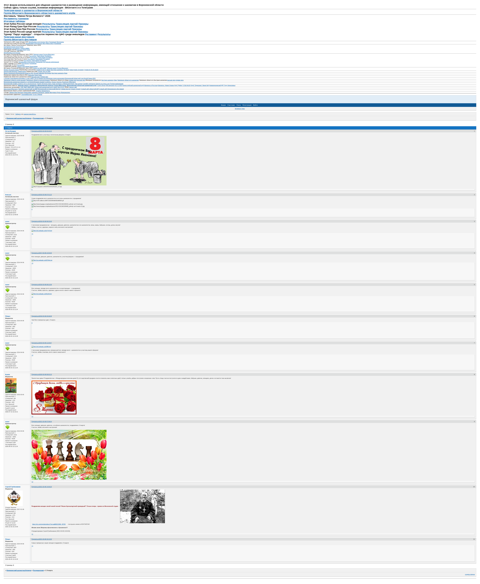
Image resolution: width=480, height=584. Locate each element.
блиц (115, 80)
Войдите (18, 114)
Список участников (23, 66)
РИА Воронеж (110, 85)
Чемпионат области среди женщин (15, 80)
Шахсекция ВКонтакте (11, 89)
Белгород (21, 92)
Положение (57, 43)
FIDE (22, 87)
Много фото (50, 43)
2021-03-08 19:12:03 (45, 539)
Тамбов (46, 92)
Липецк (11, 92)
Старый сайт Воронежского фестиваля (111, 89)
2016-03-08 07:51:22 (45, 194)
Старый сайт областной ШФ (90, 89)
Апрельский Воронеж (10, 71)
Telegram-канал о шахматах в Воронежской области (35, 85)
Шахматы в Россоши (151, 85)
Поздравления (38, 118)
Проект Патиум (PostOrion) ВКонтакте (64, 82)
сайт (75, 87)
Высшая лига (35, 76)
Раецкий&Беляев (26, 94)
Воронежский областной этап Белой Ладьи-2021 (80, 78)
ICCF (62, 87)
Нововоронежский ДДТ (216, 85)
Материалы (60, 42)
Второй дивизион (39, 73)
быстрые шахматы (108, 80)
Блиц (28, 49)
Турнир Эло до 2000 (44, 71)
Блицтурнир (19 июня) (77, 69)
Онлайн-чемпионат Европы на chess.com (96, 83)
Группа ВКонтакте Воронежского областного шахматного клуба (39, 13)
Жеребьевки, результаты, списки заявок (16, 48)
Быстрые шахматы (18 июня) (60, 69)
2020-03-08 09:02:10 (45, 374)
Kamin (7, 374)
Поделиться (35, 131)
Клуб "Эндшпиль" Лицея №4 (200, 85)
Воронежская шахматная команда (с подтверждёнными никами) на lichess (27, 82)
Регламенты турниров (16, 18)
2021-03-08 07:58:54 (45, 421)
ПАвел (7, 316)
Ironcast (8, 195)
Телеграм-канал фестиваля (19, 37)
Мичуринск (53, 92)
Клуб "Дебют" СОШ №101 (182, 85)
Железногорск (65, 92)
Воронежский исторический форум (49, 89)
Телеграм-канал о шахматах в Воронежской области (33, 10)
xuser (7, 221)
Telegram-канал (38, 54)
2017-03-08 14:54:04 (45, 253)
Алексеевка (27, 92)
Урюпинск (35, 92)
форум (71, 87)
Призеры (83, 24)
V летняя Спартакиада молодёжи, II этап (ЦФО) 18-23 (21, 78)
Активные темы (240, 108)
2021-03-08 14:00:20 (45, 486)
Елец (15, 92)
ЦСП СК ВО (118, 85)
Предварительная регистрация (13, 46)
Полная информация (116, 83)
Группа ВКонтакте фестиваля (20, 39)
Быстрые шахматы (58, 73)
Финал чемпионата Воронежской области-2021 (19, 73)
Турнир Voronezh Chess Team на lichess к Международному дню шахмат (60, 83)
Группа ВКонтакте (48, 54)
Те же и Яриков (37, 94)
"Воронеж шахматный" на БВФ (28, 89)
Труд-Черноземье (229, 85)
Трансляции (40, 56)
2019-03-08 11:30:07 (45, 343)
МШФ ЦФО (30, 87)
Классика (19, 49)
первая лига (73, 80)
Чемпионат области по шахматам (128, 80)
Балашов (41, 92)
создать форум (470, 574)
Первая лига (44, 76)
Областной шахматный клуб (44, 87)
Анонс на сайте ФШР (39, 68)
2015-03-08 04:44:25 (45, 131)
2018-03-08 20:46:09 (45, 316)
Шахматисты (46, 90)
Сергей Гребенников (12, 487)
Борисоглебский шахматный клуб (133, 85)
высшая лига (81, 80)
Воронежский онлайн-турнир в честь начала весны (20, 83)
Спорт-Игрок (101, 85)
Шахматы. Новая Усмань (166, 85)
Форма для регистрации (11, 69)
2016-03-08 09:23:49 (45, 221)
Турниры (38, 90)
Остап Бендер (10, 131)
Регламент (91, 34)
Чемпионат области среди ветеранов (38, 80)
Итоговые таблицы (14, 21)
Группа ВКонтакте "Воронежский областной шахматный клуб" (75, 85)
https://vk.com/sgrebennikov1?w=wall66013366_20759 (49, 524)
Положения (52, 42)
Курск (59, 92)
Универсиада (22, 71)
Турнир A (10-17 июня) (43, 69)
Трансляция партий (67, 24)
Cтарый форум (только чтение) (70, 89)
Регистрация (34, 66)
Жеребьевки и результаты (37, 42)
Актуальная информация (51, 62)
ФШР (25, 87)
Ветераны (48, 73)
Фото (47, 42)
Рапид (24, 49)
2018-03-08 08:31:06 (45, 284)
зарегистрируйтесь (30, 114)
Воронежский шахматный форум (19, 118)
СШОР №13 (57, 87)
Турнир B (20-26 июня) (91, 69)
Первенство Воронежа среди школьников (51, 78)
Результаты (48, 24)
